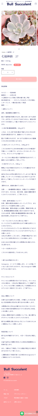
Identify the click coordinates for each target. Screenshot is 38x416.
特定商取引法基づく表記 (21, 398)
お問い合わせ (18, 402)
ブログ (5, 398)
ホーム (5, 390)
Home (3, 52)
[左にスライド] (15, 49)
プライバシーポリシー (20, 394)
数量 (2, 69)
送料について (7, 402)
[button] (2, 4)
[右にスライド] (23, 49)
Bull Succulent (12, 380)
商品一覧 (6, 394)
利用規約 (16, 390)
